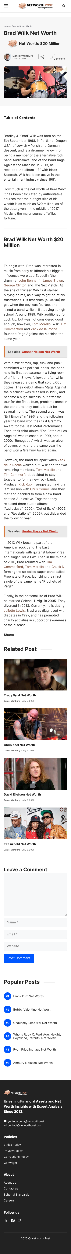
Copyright (10, 1163)
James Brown (52, 280)
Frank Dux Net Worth (28, 996)
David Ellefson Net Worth (22, 794)
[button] (64, 6)
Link (52, 55)
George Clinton (15, 285)
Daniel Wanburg (22, 55)
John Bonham (29, 280)
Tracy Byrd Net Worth (20, 695)
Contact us (11, 1188)
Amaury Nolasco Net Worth (33, 1063)
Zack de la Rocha (44, 329)
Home (7, 26)
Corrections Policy (16, 1156)
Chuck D (57, 567)
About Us (10, 1182)
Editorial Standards (16, 1194)
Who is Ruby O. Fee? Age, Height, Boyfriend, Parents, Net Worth (37, 1036)
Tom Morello (41, 324)
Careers (9, 1200)
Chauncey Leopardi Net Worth (35, 1023)
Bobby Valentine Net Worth (32, 1010)
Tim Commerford (17, 475)
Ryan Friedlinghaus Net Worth (34, 1050)
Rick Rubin (26, 484)
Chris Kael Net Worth (19, 745)
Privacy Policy (13, 1151)
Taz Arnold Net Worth (20, 844)
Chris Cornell (39, 489)
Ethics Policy (12, 1144)
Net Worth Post (40, 1238)
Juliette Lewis (14, 610)
